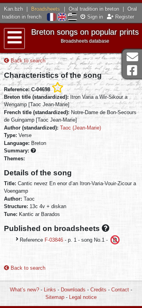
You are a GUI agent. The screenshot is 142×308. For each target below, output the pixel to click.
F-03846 (54, 239)
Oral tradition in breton (94, 9)
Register (124, 17)
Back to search (27, 61)
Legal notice (83, 297)
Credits (98, 290)
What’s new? (24, 290)
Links (50, 290)
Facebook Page (132, 70)
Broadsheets (45, 9)
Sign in (94, 17)
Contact (120, 290)
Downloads (73, 290)
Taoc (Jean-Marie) (80, 128)
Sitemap (54, 297)
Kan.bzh (13, 9)
